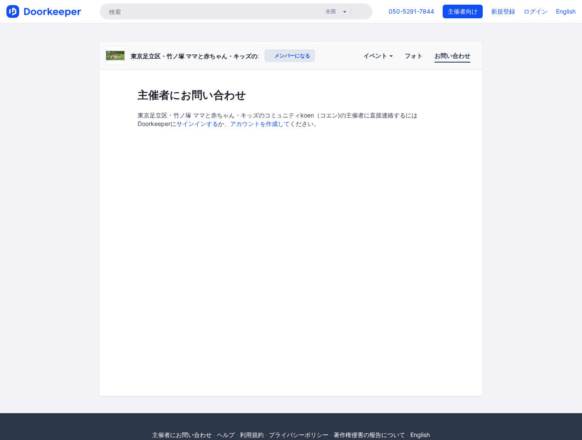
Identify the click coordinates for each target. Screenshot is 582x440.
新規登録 (503, 11)
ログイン (535, 11)
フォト (414, 55)
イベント (376, 55)
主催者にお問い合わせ (182, 434)
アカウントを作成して (260, 123)
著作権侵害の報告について (369, 434)
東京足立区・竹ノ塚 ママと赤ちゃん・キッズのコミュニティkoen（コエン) (232, 56)
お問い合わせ (452, 55)
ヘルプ (226, 434)
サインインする (197, 123)
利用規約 (252, 434)
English (566, 11)
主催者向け (463, 11)
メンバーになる (291, 55)
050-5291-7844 (411, 11)
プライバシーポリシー (298, 434)
